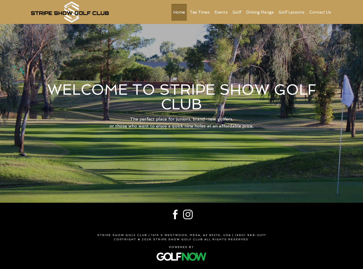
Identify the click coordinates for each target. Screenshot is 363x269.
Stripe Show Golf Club (70, 12)
